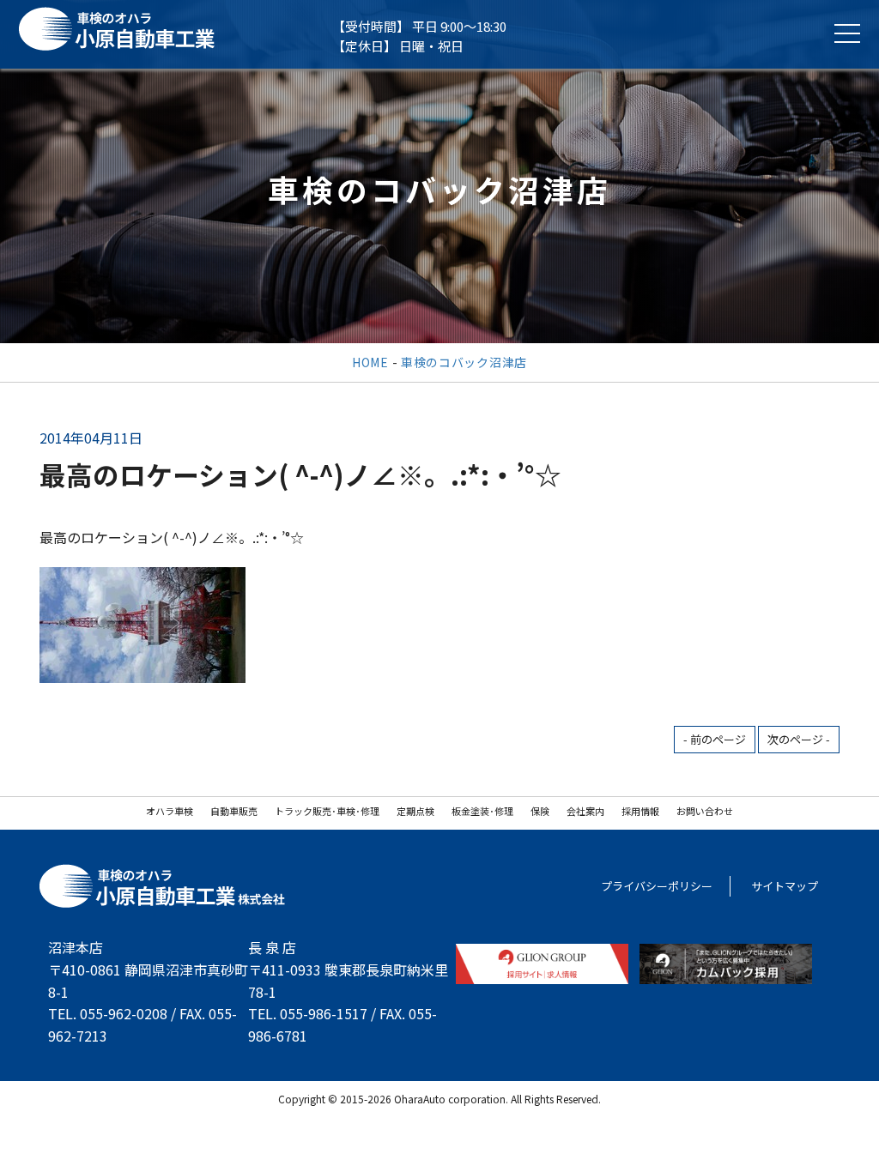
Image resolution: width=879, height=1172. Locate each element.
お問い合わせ (704, 811)
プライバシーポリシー (656, 886)
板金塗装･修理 (482, 811)
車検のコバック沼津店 (464, 362)
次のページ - (798, 739)
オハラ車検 (169, 811)
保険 (539, 811)
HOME (370, 362)
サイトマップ (784, 886)
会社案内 (585, 811)
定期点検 (415, 811)
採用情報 (640, 811)
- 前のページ (714, 739)
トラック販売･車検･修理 (327, 811)
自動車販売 (234, 811)
